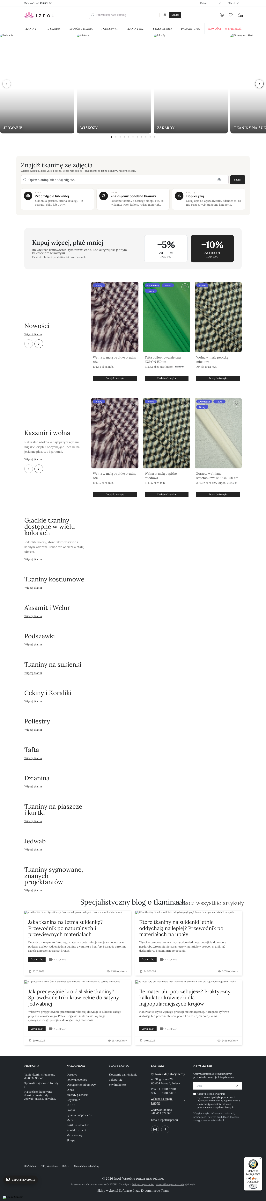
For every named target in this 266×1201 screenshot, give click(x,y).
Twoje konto (119, 1065)
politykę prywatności (223, 1097)
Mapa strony (74, 1135)
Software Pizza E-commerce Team (144, 1190)
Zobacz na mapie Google (162, 1101)
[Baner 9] (146, 137)
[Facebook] (165, 1129)
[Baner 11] (154, 137)
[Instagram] (155, 1129)
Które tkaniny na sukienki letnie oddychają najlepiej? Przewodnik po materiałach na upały (181, 928)
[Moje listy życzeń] (230, 14)
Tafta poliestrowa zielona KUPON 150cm (163, 359)
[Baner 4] (124, 137)
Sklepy (71, 1140)
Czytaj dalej (37, 959)
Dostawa (72, 1074)
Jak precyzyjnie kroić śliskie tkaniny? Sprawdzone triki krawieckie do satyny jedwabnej (73, 997)
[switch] (253, 1186)
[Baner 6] (133, 137)
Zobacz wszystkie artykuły (210, 903)
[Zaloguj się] (222, 14)
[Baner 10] (150, 137)
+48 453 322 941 (161, 1113)
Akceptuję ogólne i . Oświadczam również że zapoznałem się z (218, 1100)
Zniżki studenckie (78, 1125)
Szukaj (237, 179)
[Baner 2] (116, 137)
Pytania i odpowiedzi (79, 1115)
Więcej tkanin (33, 334)
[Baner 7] (137, 137)
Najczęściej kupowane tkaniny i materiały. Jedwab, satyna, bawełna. (40, 1095)
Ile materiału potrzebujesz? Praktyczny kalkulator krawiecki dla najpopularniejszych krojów (185, 997)
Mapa (70, 1120)
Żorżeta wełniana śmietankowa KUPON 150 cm (217, 476)
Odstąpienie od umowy (81, 1084)
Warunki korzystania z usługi (171, 1184)
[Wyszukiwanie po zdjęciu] (164, 14)
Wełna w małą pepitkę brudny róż (114, 359)
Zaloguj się (115, 1079)
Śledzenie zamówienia (123, 1074)
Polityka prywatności (143, 1184)
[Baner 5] (129, 137)
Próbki (71, 1110)
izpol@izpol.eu (169, 1120)
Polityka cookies (77, 1079)
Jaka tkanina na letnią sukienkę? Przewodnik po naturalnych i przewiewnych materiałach (65, 928)
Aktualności (60, 959)
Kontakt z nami (76, 1130)
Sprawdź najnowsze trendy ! (41, 1084)
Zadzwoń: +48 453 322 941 (38, 3)
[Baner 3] (120, 137)
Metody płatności (77, 1095)
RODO (71, 1105)
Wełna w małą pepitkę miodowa (212, 359)
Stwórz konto (117, 1084)
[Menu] (259, 1159)
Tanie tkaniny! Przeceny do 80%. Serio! (39, 1076)
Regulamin (73, 1100)
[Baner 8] (142, 137)
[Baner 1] (112, 137)
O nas (70, 1089)
